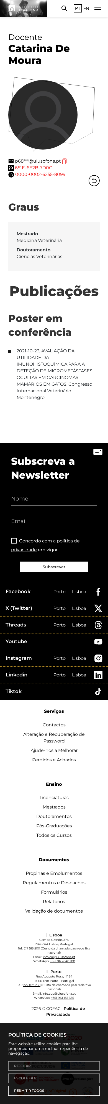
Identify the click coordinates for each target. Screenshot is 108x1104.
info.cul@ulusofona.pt (59, 957)
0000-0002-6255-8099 (40, 174)
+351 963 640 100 (62, 961)
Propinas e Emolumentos (54, 873)
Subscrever (54, 566)
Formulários (54, 892)
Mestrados (54, 807)
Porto (59, 591)
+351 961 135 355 (62, 998)
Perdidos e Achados (54, 759)
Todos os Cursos (54, 835)
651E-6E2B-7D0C (33, 167)
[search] (64, 8)
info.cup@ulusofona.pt (59, 994)
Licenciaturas (54, 797)
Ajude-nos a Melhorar (54, 750)
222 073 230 (31, 985)
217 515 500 (32, 948)
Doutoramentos (54, 816)
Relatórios (54, 901)
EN (86, 8)
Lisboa (79, 591)
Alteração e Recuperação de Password (54, 738)
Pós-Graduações (54, 825)
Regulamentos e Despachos (54, 882)
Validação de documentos (54, 911)
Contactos (54, 724)
